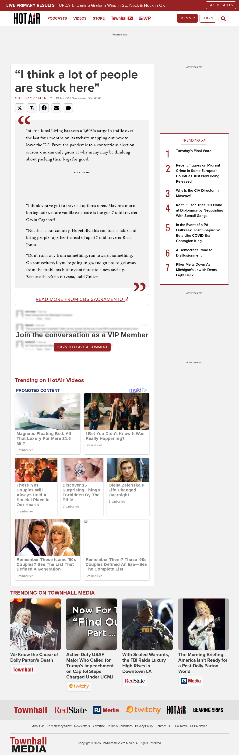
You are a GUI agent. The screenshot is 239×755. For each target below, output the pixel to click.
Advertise (98, 726)
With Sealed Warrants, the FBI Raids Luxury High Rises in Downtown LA (145, 663)
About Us (38, 726)
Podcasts (57, 18)
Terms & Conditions (120, 726)
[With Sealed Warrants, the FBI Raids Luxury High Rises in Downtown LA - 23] (147, 624)
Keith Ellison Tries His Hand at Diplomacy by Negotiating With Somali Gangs (199, 210)
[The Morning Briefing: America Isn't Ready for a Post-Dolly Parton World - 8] (203, 624)
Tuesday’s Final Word (193, 151)
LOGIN (208, 18)
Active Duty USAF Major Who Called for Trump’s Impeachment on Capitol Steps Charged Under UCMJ (90, 666)
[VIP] (148, 18)
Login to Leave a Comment (82, 347)
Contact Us (162, 726)
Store (99, 18)
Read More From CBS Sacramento (80, 299)
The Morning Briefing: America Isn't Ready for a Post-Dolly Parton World (202, 663)
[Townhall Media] (28, 745)
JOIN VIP (187, 18)
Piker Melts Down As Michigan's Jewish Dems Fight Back (196, 270)
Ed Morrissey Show (59, 726)
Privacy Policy (144, 726)
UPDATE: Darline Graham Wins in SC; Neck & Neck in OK (112, 5)
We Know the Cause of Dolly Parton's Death (34, 657)
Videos (80, 18)
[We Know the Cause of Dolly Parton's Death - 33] (35, 624)
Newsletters (82, 726)
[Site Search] (223, 18)
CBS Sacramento (35, 98)
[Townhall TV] (125, 18)
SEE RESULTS (221, 5)
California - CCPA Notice (191, 726)
